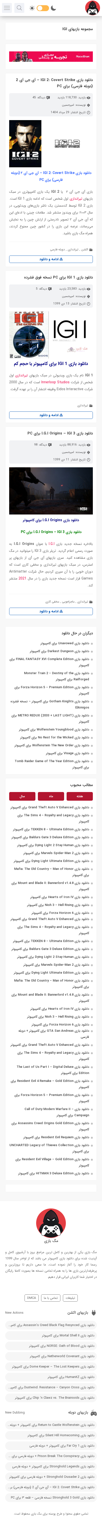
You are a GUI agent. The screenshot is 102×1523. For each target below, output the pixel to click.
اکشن (84, 249)
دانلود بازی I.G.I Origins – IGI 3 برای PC (60, 433)
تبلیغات (70, 1298)
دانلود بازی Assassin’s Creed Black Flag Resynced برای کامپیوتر (49, 1325)
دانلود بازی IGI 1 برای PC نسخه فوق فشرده (58, 277)
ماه (51, 796)
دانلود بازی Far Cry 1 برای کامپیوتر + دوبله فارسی (61, 1445)
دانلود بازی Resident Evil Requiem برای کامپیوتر (56, 1137)
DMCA (31, 1298)
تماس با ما (51, 1298)
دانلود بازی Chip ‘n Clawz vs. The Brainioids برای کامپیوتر (54, 1397)
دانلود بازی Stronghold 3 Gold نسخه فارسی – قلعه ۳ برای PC (52, 1497)
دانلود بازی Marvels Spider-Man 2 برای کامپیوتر (56, 853)
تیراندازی (76, 198)
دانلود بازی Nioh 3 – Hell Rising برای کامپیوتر (58, 905)
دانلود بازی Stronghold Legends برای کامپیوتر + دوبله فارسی (53, 1466)
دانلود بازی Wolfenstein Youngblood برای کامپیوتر (54, 729)
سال (22, 796)
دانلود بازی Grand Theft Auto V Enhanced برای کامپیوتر (50, 807)
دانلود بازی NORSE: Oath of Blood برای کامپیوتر (61, 1346)
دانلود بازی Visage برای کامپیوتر (67, 753)
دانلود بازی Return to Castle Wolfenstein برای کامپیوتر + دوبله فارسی (50, 1425)
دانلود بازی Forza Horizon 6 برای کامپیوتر (60, 913)
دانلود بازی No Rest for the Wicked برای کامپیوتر (54, 737)
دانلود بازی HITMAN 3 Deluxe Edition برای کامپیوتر (53, 1173)
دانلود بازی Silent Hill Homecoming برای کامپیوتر (60, 1435)
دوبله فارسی (57, 249)
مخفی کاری (52, 601)
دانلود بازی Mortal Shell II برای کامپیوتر (68, 1335)
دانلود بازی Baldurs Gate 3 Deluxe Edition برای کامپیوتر (50, 837)
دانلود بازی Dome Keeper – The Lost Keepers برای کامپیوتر (53, 1366)
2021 (22, 578)
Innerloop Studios (55, 382)
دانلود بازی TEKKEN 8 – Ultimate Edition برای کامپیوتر (51, 829)
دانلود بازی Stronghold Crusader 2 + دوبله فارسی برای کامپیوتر (51, 1477)
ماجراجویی (68, 601)
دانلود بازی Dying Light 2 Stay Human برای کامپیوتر (53, 845)
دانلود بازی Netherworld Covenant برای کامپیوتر (62, 1356)
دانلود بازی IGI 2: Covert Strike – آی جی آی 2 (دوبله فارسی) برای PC (50, 1487)
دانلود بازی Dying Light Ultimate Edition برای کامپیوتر (51, 861)
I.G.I (51, 544)
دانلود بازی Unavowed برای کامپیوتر (65, 643)
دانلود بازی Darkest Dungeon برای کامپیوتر (59, 651)
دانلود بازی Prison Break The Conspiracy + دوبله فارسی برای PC (50, 1456)
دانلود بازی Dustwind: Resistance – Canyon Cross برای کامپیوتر (50, 1387)
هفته (79, 796)
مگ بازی (36, 1513)
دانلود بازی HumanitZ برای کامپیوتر (71, 1377)
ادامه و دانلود (49, 259)
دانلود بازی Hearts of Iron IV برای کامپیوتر (59, 897)
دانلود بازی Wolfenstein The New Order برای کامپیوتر (52, 745)
